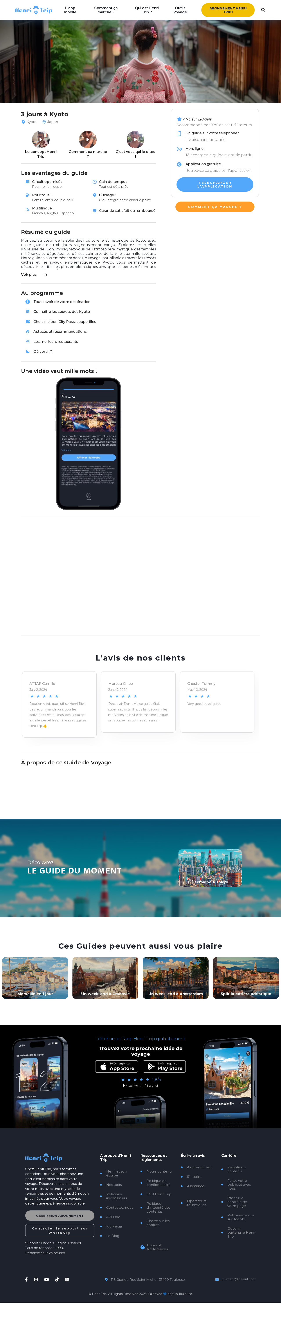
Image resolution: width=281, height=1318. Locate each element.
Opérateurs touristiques (193, 1203)
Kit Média (111, 1226)
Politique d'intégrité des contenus (155, 1207)
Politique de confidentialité (155, 1183)
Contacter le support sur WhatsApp (60, 1230)
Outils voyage (180, 10)
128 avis (205, 119)
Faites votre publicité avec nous (236, 1184)
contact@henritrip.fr (239, 1279)
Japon (52, 122)
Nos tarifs (111, 1185)
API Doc (110, 1217)
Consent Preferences (157, 1247)
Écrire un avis (193, 1155)
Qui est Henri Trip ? (147, 10)
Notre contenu (156, 1171)
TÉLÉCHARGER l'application (214, 184)
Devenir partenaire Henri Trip (238, 1232)
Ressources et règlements (153, 1157)
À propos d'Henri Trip (115, 1157)
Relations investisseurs (113, 1196)
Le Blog (109, 1236)
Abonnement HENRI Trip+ (228, 10)
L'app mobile (70, 10)
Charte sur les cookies (154, 1223)
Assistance (192, 1186)
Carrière (228, 1155)
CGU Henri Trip (155, 1194)
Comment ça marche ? (106, 10)
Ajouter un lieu (196, 1167)
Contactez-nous (116, 1208)
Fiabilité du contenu (233, 1169)
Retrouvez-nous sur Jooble (237, 1217)
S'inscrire (191, 1177)
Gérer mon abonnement (60, 1215)
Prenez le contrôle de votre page (234, 1202)
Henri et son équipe (113, 1173)
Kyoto (31, 122)
